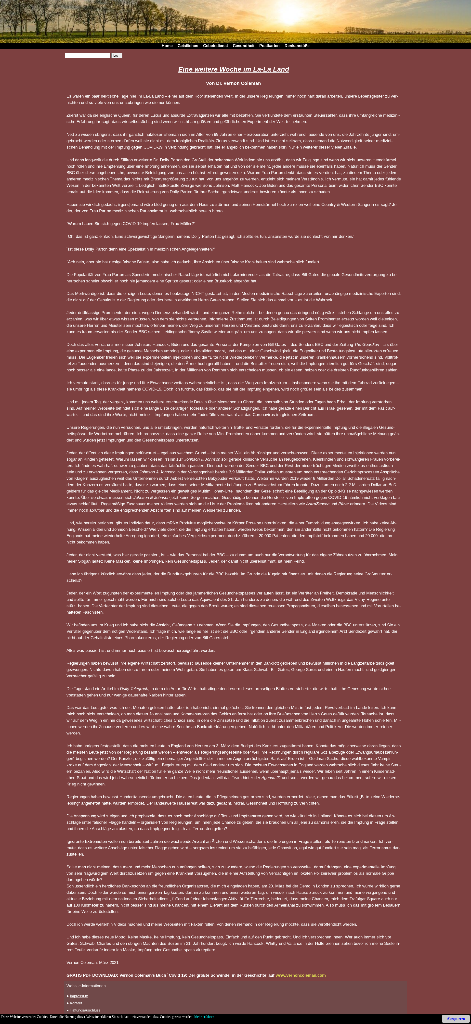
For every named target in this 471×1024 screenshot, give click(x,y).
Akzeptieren (456, 1019)
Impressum (79, 996)
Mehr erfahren (204, 1017)
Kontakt (76, 1003)
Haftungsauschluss (85, 1010)
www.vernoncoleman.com (301, 975)
